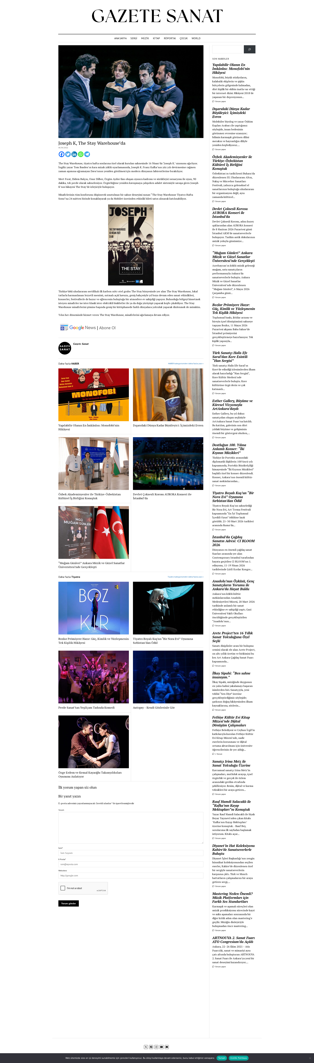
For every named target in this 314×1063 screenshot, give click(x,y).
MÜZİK (145, 38)
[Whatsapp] (81, 154)
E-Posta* (62, 859)
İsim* (60, 848)
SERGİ (134, 38)
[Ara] (249, 49)
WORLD (196, 38)
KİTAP (156, 38)
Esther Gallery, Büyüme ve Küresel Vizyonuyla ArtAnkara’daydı (232, 405)
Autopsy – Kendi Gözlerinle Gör (154, 707)
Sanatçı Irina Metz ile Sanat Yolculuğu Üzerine (231, 763)
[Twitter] (68, 154)
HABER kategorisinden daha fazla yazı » (185, 363)
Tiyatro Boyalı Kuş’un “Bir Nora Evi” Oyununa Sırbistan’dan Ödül (163, 641)
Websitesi (62, 870)
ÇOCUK (184, 38)
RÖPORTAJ (170, 38)
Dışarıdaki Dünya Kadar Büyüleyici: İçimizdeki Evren (168, 425)
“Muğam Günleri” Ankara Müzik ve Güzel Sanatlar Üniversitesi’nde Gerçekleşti (91, 565)
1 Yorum (218, 754)
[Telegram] (87, 154)
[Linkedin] (74, 154)
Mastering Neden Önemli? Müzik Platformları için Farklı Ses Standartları (232, 897)
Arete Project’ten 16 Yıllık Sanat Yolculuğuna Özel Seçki (232, 637)
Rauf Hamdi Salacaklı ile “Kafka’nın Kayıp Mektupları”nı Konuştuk (231, 805)
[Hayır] (310, 1058)
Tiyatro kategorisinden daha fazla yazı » (185, 577)
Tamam (221, 1058)
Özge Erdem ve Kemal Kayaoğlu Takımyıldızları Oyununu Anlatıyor (90, 774)
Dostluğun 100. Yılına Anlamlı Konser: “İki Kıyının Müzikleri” (229, 449)
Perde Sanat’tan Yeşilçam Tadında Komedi (86, 707)
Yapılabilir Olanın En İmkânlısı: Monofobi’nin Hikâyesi (88, 427)
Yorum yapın (220, 101)
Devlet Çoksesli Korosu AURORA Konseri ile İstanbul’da (162, 496)
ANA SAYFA (120, 38)
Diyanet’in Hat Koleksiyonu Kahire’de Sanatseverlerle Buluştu (233, 849)
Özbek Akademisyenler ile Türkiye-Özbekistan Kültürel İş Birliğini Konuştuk (89, 496)
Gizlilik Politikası (238, 1058)
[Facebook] (61, 154)
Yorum (61, 810)
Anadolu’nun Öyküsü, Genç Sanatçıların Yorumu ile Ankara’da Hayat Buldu (233, 585)
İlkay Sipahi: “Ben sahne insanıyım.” (231, 675)
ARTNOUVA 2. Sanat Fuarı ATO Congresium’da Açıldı (233, 940)
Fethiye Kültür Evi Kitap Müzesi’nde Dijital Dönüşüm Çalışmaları (231, 721)
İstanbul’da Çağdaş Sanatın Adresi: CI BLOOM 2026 (233, 541)
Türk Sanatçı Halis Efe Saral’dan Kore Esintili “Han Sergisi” (229, 357)
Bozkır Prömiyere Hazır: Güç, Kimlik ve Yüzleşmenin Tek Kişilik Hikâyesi (93, 641)
